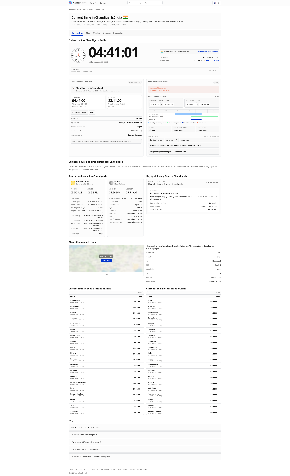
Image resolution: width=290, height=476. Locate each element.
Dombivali (152, 341)
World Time (94, 3)
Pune (72, 388)
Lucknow (74, 365)
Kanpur (73, 353)
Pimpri (150, 400)
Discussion (118, 33)
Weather (96, 33)
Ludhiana (152, 388)
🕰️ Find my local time (211, 60)
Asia (84, 10)
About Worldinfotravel (87, 469)
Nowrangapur (154, 394)
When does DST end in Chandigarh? (86, 449)
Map (88, 33)
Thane (73, 406)
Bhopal (73, 312)
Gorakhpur (152, 347)
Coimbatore (75, 324)
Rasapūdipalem (76, 394)
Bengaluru (74, 306)
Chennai (73, 318)
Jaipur (72, 347)
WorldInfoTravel (75, 10)
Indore (73, 341)
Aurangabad (153, 312)
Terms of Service (129, 469)
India (91, 10)
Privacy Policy (116, 469)
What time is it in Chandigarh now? (86, 427)
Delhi (72, 329)
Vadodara (74, 411)
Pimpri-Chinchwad (78, 382)
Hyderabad (75, 335)
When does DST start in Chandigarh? (86, 442)
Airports (107, 33)
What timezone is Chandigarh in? (85, 434)
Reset (92, 112)
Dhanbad (151, 335)
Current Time (77, 33)
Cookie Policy (142, 469)
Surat (72, 400)
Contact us (73, 469)
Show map (106, 260)
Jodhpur (151, 370)
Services (103, 3)
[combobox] (145, 3)
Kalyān (151, 376)
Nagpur (73, 376)
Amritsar (151, 306)
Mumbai (73, 370)
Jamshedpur (153, 365)
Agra (150, 300)
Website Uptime (103, 469)
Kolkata (73, 359)
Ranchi (151, 406)
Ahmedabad (75, 300)
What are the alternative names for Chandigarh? (91, 456)
